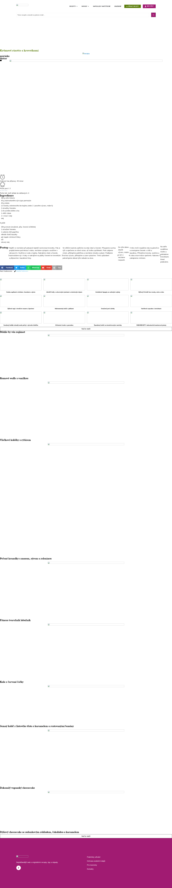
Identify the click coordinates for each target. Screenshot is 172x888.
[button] (7, 267)
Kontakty (90, 869)
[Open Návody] (88, 6)
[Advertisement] (59, 35)
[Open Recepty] (77, 6)
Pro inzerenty (92, 865)
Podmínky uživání (93, 857)
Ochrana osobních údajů (96, 861)
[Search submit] (153, 15)
